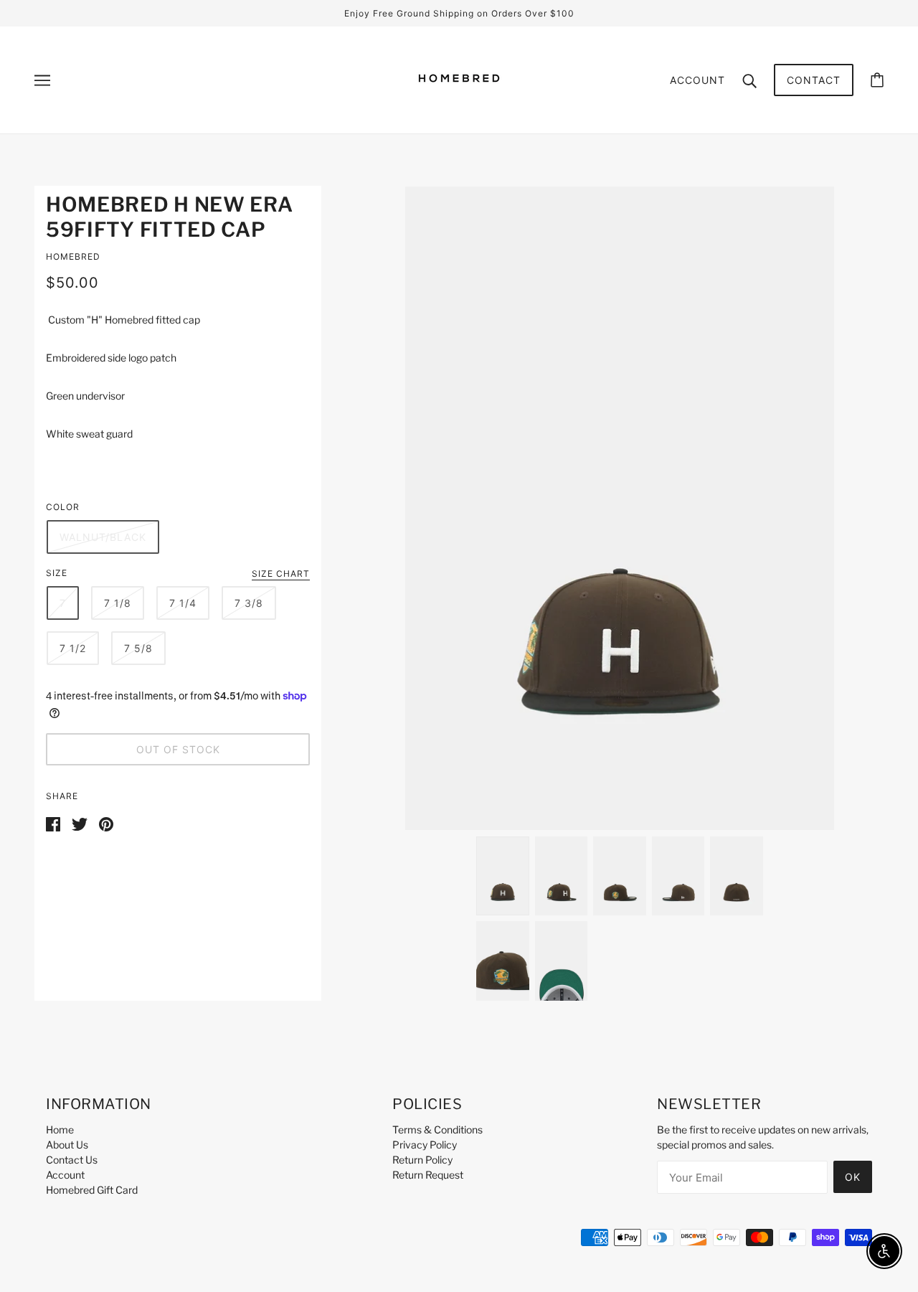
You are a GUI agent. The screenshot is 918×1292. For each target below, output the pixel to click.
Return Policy (422, 1160)
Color (63, 506)
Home (60, 1129)
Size (56, 572)
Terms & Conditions (437, 1129)
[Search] (749, 80)
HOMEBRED (73, 256)
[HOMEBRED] (459, 103)
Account (697, 80)
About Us (67, 1144)
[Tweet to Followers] (79, 822)
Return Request (427, 1175)
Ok (853, 1177)
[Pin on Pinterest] (106, 822)
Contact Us (72, 1160)
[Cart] (877, 80)
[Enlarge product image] (619, 508)
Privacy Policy (424, 1144)
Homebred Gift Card (92, 1190)
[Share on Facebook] (53, 822)
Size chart (281, 574)
